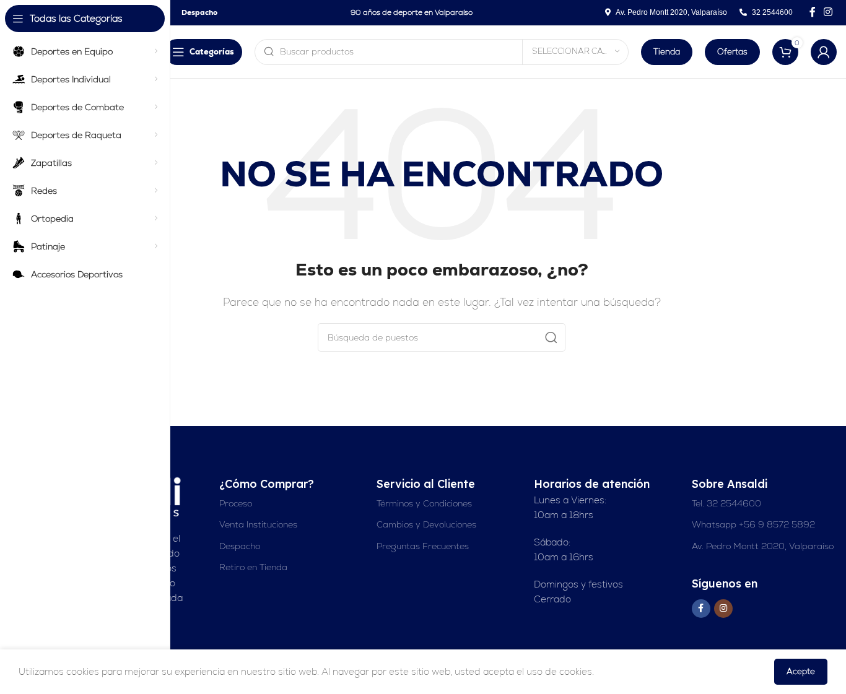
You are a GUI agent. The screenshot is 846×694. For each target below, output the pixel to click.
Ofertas (732, 51)
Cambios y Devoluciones (426, 524)
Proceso (235, 503)
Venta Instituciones (258, 524)
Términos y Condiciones (424, 503)
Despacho (239, 546)
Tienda (666, 51)
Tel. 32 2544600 (726, 503)
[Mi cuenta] (824, 52)
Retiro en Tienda (253, 567)
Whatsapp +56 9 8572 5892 (753, 524)
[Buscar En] (551, 337)
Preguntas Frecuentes (423, 546)
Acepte (801, 671)
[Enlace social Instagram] (828, 12)
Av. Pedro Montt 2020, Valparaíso (763, 546)
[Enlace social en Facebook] (812, 12)
